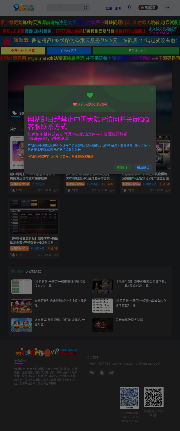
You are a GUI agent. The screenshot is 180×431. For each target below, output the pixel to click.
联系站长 (143, 167)
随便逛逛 (123, 167)
